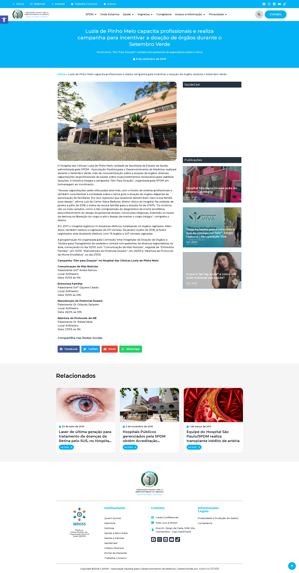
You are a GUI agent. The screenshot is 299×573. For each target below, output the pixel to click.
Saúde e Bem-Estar (116, 533)
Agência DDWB (209, 568)
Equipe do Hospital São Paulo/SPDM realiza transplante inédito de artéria (213, 436)
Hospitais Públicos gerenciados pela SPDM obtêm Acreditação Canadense (144, 436)
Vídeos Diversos (114, 548)
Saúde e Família (114, 538)
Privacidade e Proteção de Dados (218, 518)
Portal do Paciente (115, 553)
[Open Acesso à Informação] (204, 14)
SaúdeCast (110, 543)
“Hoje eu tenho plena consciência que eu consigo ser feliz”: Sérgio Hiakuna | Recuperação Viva (210, 233)
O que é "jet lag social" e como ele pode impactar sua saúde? (211, 276)
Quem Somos (112, 518)
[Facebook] (264, 4)
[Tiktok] (285, 4)
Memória (109, 523)
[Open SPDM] (95, 14)
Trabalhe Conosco (115, 558)
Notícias (109, 528)
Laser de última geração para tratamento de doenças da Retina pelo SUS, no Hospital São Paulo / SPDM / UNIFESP (85, 436)
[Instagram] (269, 4)
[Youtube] (279, 4)
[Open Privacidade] (226, 14)
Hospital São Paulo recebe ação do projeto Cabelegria (211, 189)
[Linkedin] (274, 4)
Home (62, 74)
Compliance (205, 523)
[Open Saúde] (133, 14)
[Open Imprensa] (151, 14)
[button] (4, 20)
